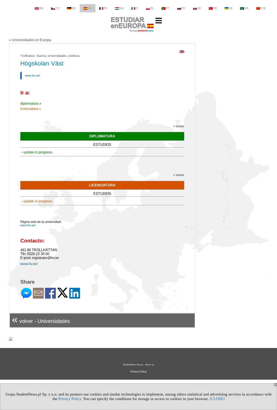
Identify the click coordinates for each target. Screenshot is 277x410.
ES (90, 8)
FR (105, 8)
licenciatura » (30, 109)
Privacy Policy (69, 399)
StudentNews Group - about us (138, 364)
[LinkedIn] (74, 297)
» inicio (178, 126)
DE (74, 8)
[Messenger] (26, 297)
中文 (263, 8)
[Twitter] (62, 296)
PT (167, 8)
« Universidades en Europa (30, 40)
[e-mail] (38, 297)
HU (122, 8)
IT (137, 8)
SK (199, 8)
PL (152, 8)
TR (215, 8)
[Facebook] (50, 297)
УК (230, 8)
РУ (183, 8)
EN (41, 8)
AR (246, 8)
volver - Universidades (41, 319)
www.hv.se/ (32, 75)
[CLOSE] (217, 399)
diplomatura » (30, 103)
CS (57, 8)
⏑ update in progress (36, 152)
